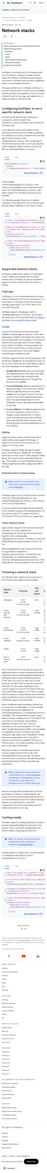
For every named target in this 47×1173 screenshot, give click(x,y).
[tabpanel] (23, 168)
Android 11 (5, 1074)
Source (4, 979)
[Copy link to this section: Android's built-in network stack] (37, 473)
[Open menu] (3, 2)
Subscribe (31, 1161)
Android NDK (6, 1098)
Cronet (5, 332)
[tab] (7, 157)
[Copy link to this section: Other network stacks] (27, 523)
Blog (3, 986)
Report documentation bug (11, 1111)
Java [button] (17, 157)
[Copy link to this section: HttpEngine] (16, 291)
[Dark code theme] (41, 161)
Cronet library (35, 358)
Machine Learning (8, 1003)
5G (3, 1018)
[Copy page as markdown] (12, 36)
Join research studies (9, 1119)
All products (6, 1148)
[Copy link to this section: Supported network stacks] (39, 269)
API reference (7, 1091)
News (4, 983)
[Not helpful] (19, 25)
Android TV (6, 1042)
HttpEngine (19, 487)
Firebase (5, 1141)
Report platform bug (9, 1108)
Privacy (4, 1014)
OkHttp (5, 437)
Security (5, 975)
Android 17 (6, 1052)
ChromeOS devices (9, 1035)
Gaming (5, 1000)
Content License (24, 940)
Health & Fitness (7, 1007)
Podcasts (5, 990)
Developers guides (8, 1087)
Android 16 (6, 1055)
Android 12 (6, 1070)
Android (5, 968)
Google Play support (9, 1115)
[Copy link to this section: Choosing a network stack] (38, 572)
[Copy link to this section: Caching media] (23, 817)
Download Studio (8, 1094)
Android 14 (6, 1063)
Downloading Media (25, 844)
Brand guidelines (23, 1156)
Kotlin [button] (7, 157)
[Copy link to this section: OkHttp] (12, 432)
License (12, 1156)
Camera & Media (8, 1011)
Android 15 (6, 1059)
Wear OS (5, 1031)
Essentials (21, 18)
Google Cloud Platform (10, 1144)
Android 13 (6, 1066)
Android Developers (8, 18)
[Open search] (30, 2)
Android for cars (8, 1039)
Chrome (5, 1137)
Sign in (41, 3)
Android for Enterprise (10, 972)
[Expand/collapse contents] (15, 43)
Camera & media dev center (15, 10)
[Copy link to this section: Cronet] (11, 327)
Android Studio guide (9, 1083)
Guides (29, 20)
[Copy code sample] (43, 161)
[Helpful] (16, 25)
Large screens (7, 1028)
